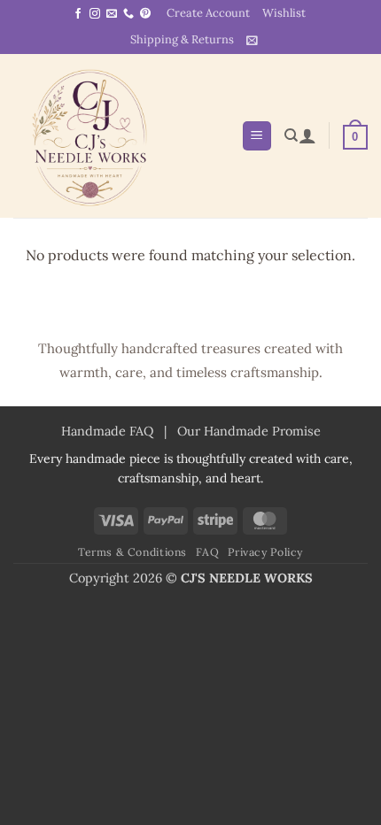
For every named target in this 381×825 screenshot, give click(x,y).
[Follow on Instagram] (94, 14)
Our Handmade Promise (249, 431)
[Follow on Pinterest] (145, 14)
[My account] (307, 135)
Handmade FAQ (107, 431)
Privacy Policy (265, 552)
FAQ (208, 552)
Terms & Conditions (132, 552)
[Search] (291, 135)
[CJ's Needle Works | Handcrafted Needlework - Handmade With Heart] (120, 136)
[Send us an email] (111, 14)
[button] (252, 40)
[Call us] (128, 14)
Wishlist (284, 12)
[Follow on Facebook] (78, 14)
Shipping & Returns (182, 39)
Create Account (208, 12)
